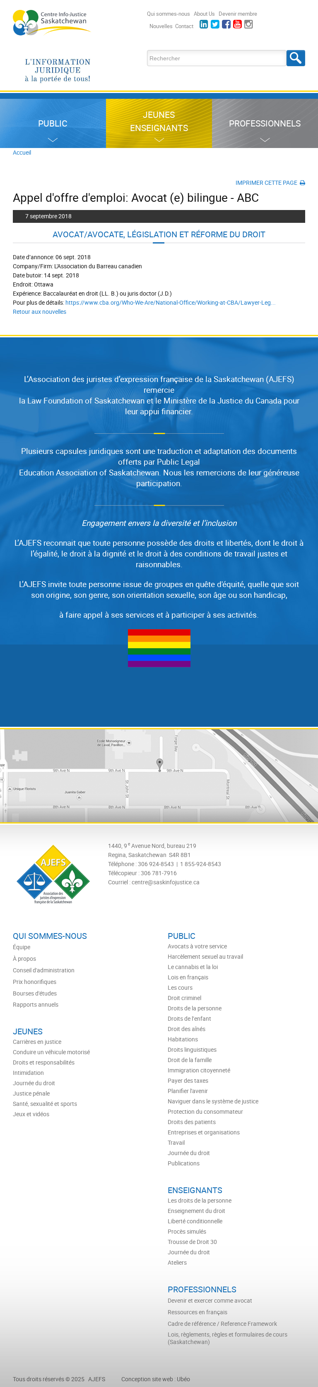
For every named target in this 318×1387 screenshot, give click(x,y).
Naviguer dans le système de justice (213, 1101)
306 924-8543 (156, 864)
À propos (24, 958)
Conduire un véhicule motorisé (51, 1052)
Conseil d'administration (44, 970)
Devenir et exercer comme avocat (210, 1300)
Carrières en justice (37, 1042)
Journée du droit (189, 1153)
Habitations (183, 1039)
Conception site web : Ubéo (155, 1379)
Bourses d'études (35, 993)
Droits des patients (192, 1122)
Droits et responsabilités (44, 1062)
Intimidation (28, 1073)
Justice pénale (31, 1093)
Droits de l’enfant (189, 1018)
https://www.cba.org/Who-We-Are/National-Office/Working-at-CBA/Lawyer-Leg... (170, 302)
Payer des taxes (188, 1080)
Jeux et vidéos (31, 1114)
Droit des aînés (186, 1029)
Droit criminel (184, 998)
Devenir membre (238, 13)
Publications (184, 1163)
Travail (176, 1142)
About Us (204, 13)
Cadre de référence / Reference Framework (222, 1323)
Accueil (22, 152)
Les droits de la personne (199, 1200)
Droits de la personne (195, 1008)
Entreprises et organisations (204, 1132)
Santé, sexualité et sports (45, 1104)
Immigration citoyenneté (199, 1070)
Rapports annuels (35, 1004)
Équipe (21, 947)
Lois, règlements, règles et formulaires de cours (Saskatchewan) (227, 1338)
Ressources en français (197, 1312)
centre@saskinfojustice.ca (166, 882)
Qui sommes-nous (168, 13)
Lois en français (188, 977)
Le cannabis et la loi (193, 967)
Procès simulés (187, 1231)
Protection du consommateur (205, 1111)
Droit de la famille (190, 1060)
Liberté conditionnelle (195, 1221)
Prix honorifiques (34, 982)
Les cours (180, 987)
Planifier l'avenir (188, 1091)
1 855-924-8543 (200, 864)
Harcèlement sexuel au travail (205, 956)
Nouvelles (161, 26)
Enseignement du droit (196, 1211)
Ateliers (177, 1262)
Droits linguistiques (192, 1049)
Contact (184, 26)
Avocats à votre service (197, 946)
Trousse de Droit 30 (192, 1242)
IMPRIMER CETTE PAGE (268, 182)
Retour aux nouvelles (39, 311)
